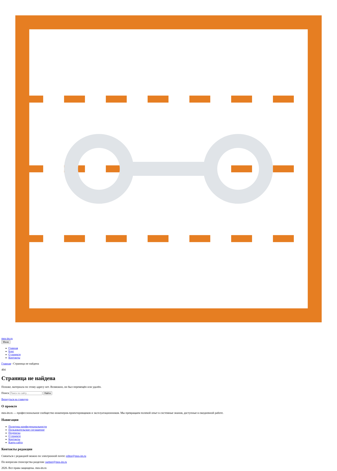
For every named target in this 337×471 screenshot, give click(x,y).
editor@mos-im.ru (76, 455)
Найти (47, 393)
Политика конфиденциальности (27, 426)
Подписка (14, 432)
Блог (11, 351)
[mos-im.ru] (168, 335)
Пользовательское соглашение (26, 429)
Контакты (14, 357)
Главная (13, 348)
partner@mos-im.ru (56, 461)
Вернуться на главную (14, 399)
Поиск (5, 393)
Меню (6, 342)
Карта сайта (15, 442)
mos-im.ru (7, 338)
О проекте (14, 354)
